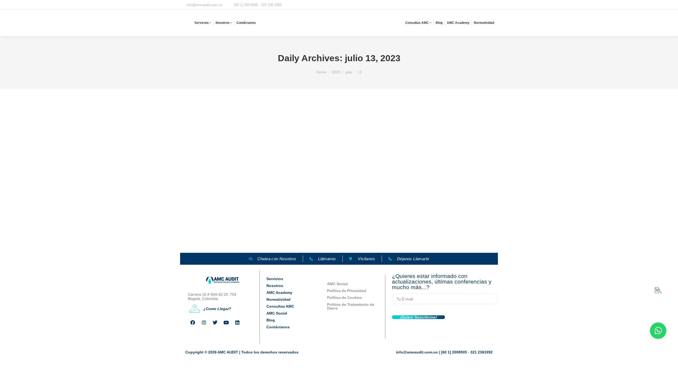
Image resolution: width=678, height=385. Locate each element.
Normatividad (278, 299)
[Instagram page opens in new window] (461, 5)
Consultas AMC (280, 306)
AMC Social (276, 313)
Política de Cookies (344, 297)
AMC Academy (279, 292)
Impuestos (188, 238)
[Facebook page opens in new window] (453, 5)
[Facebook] (193, 322)
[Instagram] (204, 322)
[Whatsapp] (658, 330)
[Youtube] (226, 322)
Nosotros (274, 286)
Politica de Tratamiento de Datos (350, 306)
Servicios (274, 279)
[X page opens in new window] (469, 5)
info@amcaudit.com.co (204, 5)
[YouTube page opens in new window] (486, 5)
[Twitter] (215, 322)
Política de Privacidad (346, 291)
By (215, 238)
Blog (270, 320)
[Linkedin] (237, 322)
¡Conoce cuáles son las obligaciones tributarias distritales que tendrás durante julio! (287, 229)
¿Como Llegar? (217, 309)
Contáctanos (278, 327)
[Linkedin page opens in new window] (494, 5)
